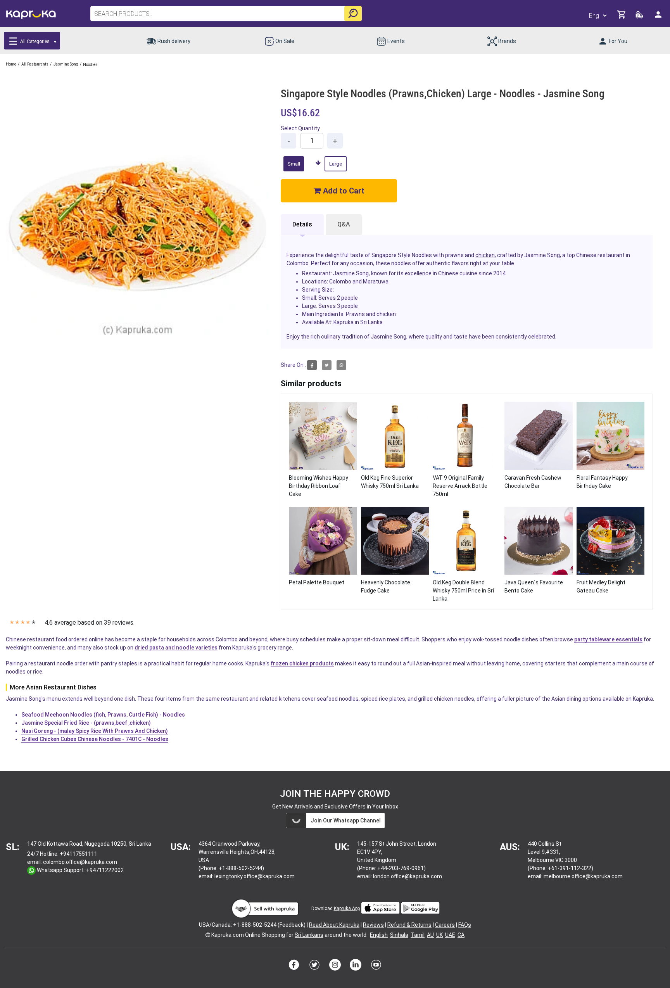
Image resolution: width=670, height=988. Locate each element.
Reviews (373, 925)
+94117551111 (78, 854)
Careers (445, 925)
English (379, 935)
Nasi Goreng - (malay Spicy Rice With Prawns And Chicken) (94, 731)
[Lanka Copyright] (207, 935)
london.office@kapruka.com (407, 876)
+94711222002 (105, 870)
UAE (450, 935)
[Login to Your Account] (658, 18)
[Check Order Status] (639, 17)
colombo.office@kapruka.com (80, 862)
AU (430, 935)
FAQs (464, 925)
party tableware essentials (608, 639)
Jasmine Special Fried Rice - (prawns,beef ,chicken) (86, 723)
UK (439, 935)
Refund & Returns (409, 925)
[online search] (353, 13)
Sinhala (399, 935)
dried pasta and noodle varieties (176, 647)
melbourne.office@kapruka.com (583, 876)
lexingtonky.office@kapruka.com (254, 876)
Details (302, 224)
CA (461, 935)
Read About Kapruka (334, 925)
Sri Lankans (309, 935)
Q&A (343, 224)
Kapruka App (347, 908)
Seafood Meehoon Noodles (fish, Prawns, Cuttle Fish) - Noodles (103, 715)
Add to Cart (342, 190)
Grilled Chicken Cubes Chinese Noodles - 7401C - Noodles (94, 739)
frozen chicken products (302, 663)
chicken (485, 255)
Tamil (418, 935)
